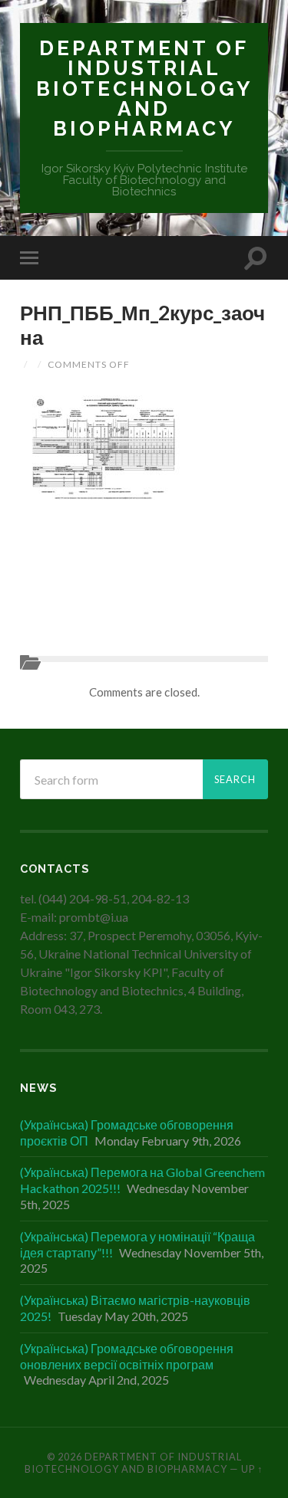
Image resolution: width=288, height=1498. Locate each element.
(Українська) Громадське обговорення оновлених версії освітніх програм (126, 1356)
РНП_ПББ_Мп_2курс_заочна (142, 324)
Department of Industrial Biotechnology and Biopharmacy (144, 88)
